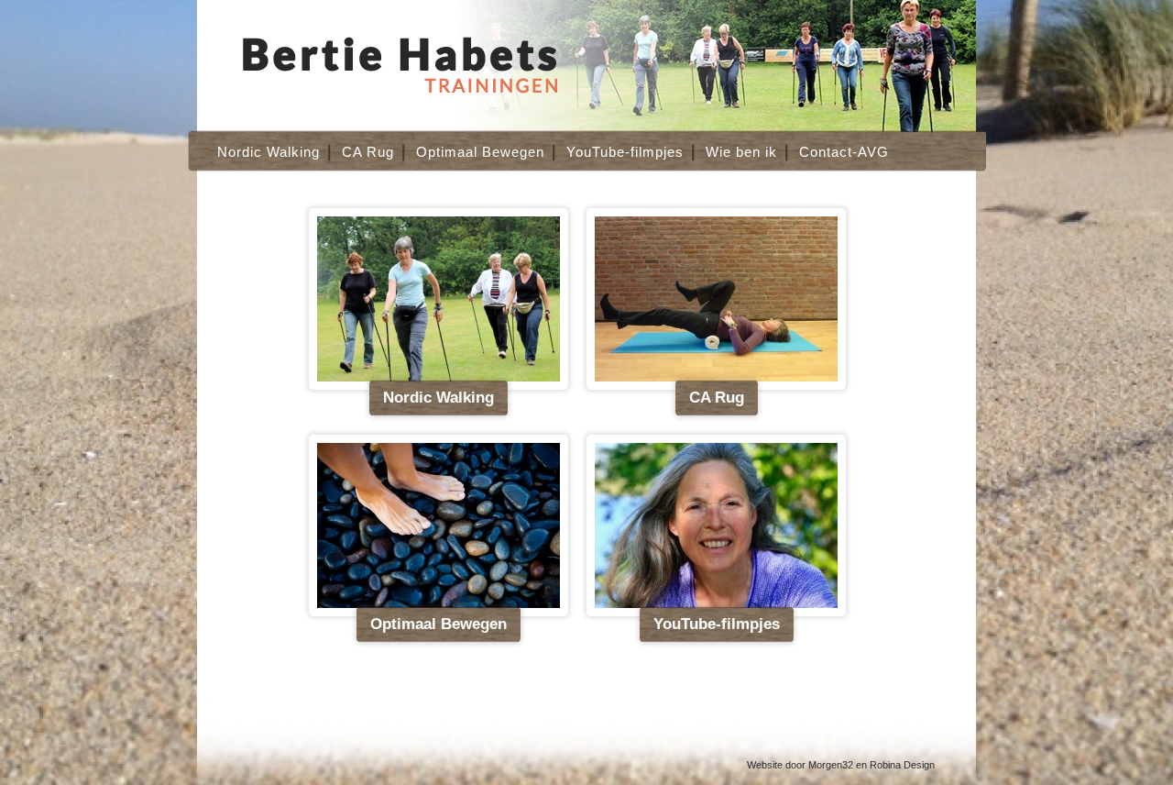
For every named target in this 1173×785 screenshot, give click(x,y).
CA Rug (368, 152)
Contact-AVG (844, 152)
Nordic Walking (268, 152)
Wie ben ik (741, 152)
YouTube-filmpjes (625, 152)
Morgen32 (830, 764)
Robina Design (902, 764)
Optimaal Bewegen (480, 152)
